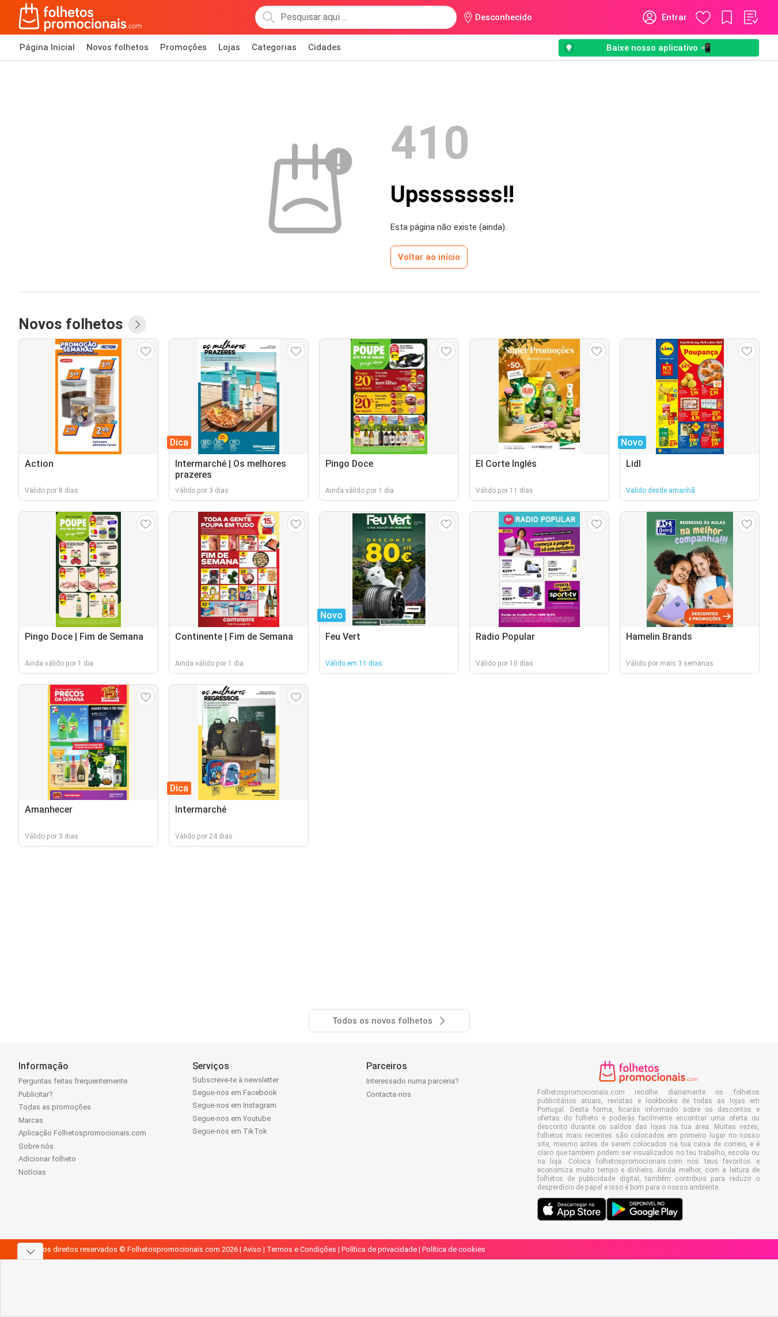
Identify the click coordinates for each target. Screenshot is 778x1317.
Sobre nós (36, 1146)
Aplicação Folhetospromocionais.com (82, 1133)
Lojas (229, 47)
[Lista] (750, 17)
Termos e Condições (301, 1249)
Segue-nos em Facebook (234, 1092)
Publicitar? (35, 1094)
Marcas (30, 1120)
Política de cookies (453, 1249)
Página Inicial (47, 47)
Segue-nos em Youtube (231, 1118)
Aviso (252, 1249)
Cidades (324, 47)
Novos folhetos (117, 47)
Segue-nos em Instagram (234, 1105)
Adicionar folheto (47, 1158)
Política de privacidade (379, 1249)
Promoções (183, 47)
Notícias (32, 1172)
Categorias (274, 47)
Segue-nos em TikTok (229, 1131)
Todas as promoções (54, 1107)
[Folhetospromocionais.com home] (80, 17)
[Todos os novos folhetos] (137, 324)
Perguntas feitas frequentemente (72, 1081)
